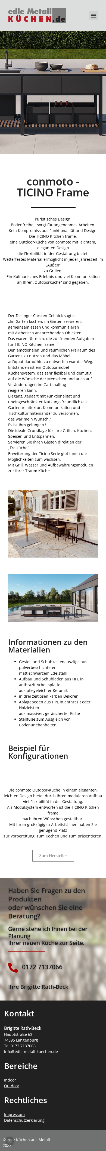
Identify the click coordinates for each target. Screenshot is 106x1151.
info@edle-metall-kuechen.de (31, 1051)
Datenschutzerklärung (24, 1120)
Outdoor (11, 1085)
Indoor (10, 1080)
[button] (93, 15)
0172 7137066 (42, 966)
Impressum (14, 1114)
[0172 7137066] (13, 968)
